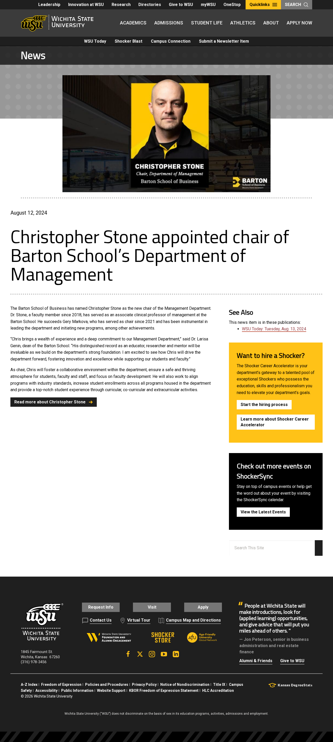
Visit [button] (152, 607)
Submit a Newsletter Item (224, 41)
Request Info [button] (100, 607)
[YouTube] (164, 654)
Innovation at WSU (86, 4)
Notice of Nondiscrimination (184, 684)
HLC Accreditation (218, 690)
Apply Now (299, 22)
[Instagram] (152, 654)
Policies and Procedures (106, 684)
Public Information (77, 690)
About (271, 22)
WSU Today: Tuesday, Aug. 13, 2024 (274, 328)
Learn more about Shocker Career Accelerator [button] (275, 422)
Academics (133, 22)
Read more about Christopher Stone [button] (50, 401)
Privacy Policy (144, 684)
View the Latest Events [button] (263, 511)
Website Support (111, 690)
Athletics (242, 22)
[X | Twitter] (140, 654)
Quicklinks (259, 4)
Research (121, 4)
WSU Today (95, 41)
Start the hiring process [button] (264, 404)
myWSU (208, 4)
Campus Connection (170, 41)
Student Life (206, 22)
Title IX (219, 684)
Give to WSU (181, 4)
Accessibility (46, 690)
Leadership (49, 4)
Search (293, 4)
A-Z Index (29, 684)
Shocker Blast (128, 41)
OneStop (232, 4)
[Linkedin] (176, 654)
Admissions (168, 22)
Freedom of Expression (61, 684)
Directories (149, 4)
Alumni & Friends (255, 660)
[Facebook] (128, 654)
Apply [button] (203, 607)
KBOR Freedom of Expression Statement (163, 690)
